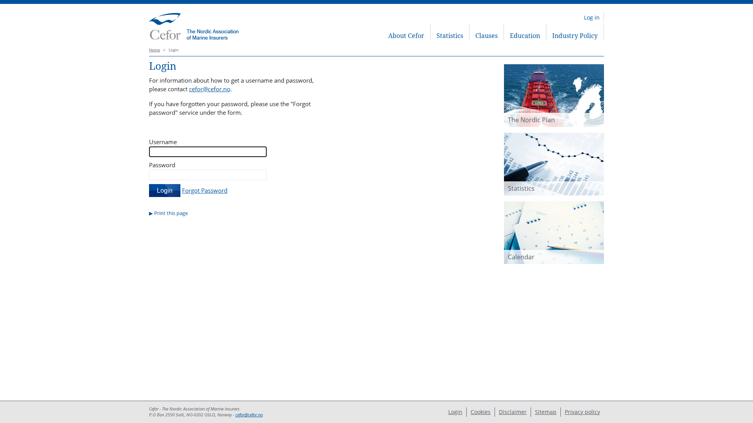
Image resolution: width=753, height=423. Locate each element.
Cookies (481, 412)
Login (455, 412)
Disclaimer (513, 412)
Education (525, 35)
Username (163, 142)
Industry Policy (575, 35)
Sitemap (546, 412)
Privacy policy (582, 412)
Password (162, 165)
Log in (592, 17)
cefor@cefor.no (209, 89)
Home (154, 49)
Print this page (171, 213)
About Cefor (406, 35)
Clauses (486, 35)
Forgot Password (204, 190)
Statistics (450, 35)
